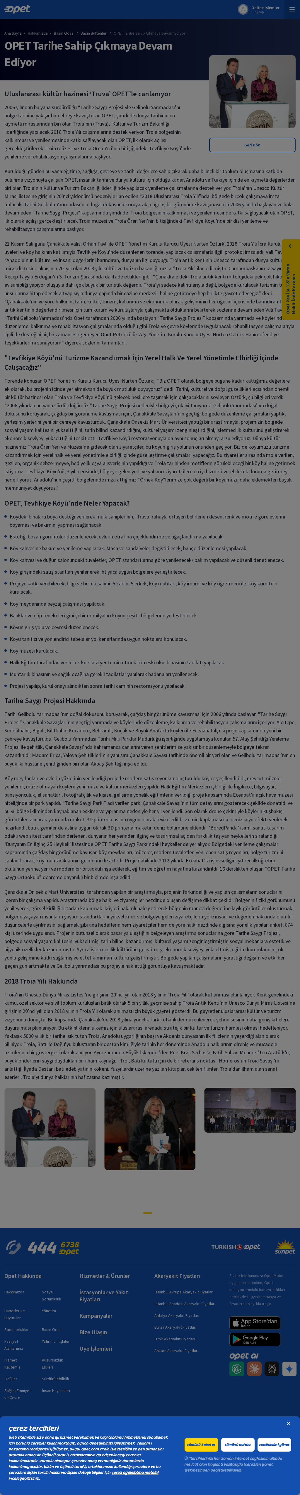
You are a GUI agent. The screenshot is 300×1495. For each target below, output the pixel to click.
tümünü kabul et (201, 1445)
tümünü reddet (238, 1445)
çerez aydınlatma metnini (135, 1472)
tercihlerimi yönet (274, 1445)
